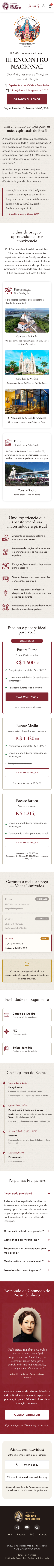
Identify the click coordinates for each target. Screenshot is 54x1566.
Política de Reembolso (15, 1558)
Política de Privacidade (38, 1558)
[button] (27, 641)
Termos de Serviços (27, 1554)
